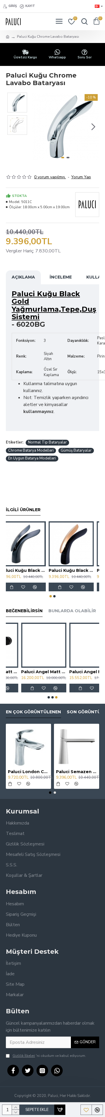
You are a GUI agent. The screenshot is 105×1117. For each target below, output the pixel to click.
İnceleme (61, 277)
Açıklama (23, 277)
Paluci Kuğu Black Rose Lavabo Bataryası (76, 570)
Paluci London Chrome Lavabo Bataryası (28, 771)
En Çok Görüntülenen (33, 712)
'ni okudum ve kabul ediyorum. (49, 1055)
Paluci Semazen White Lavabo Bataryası (76, 771)
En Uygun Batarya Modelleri (32, 458)
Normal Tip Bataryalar (47, 442)
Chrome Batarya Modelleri (31, 450)
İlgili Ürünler (23, 509)
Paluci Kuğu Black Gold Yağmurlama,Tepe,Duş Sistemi (54, 305)
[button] (37, 126)
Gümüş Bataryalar (76, 450)
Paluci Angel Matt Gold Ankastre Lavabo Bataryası (28, 671)
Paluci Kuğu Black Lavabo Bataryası (28, 570)
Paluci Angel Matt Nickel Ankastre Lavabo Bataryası (76, 671)
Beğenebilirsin (24, 610)
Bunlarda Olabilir (72, 610)
